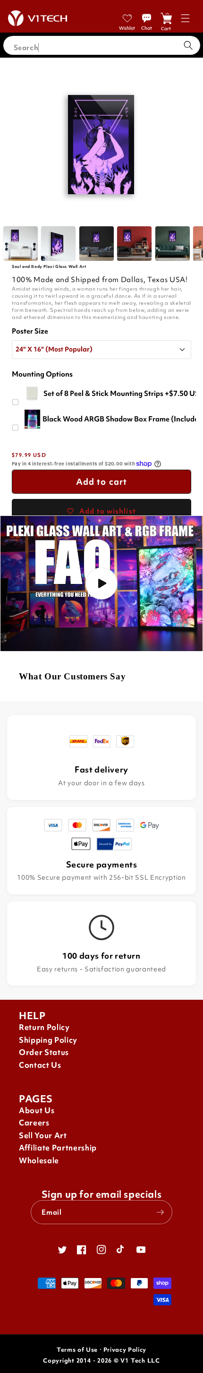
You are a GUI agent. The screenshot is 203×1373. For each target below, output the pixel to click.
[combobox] (101, 45)
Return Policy (44, 1027)
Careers (34, 1123)
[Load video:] (101, 583)
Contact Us (40, 1065)
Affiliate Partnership (58, 1148)
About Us (36, 1111)
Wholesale (39, 1161)
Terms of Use (77, 1350)
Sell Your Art (43, 1136)
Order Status (44, 1052)
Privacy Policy (124, 1350)
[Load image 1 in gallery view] (20, 243)
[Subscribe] (160, 1212)
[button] (185, 18)
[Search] (188, 45)
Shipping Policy (48, 1040)
